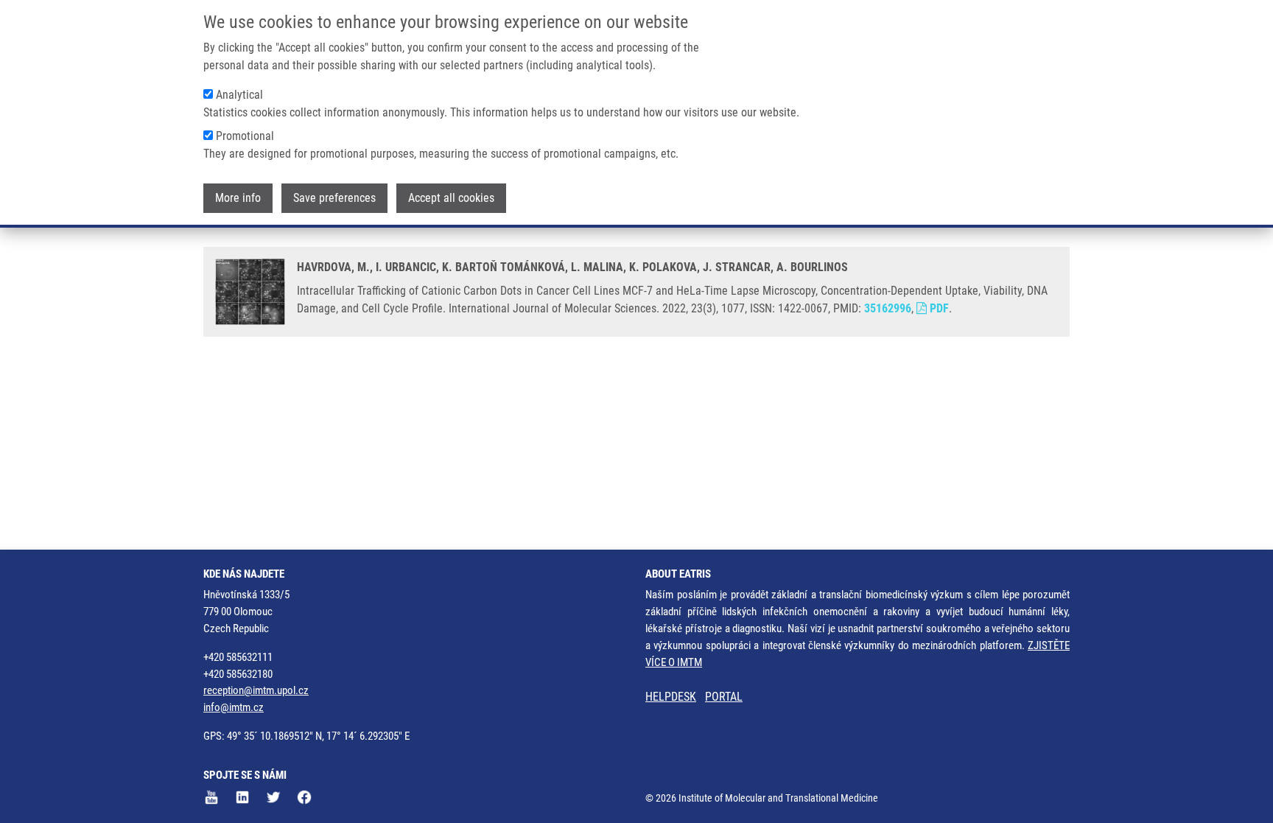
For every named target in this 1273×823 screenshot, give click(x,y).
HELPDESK (670, 697)
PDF (938, 308)
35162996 (887, 308)
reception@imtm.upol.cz (256, 690)
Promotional (245, 136)
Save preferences (334, 198)
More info (238, 198)
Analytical (239, 95)
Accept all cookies (451, 198)
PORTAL (724, 697)
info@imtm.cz (233, 707)
